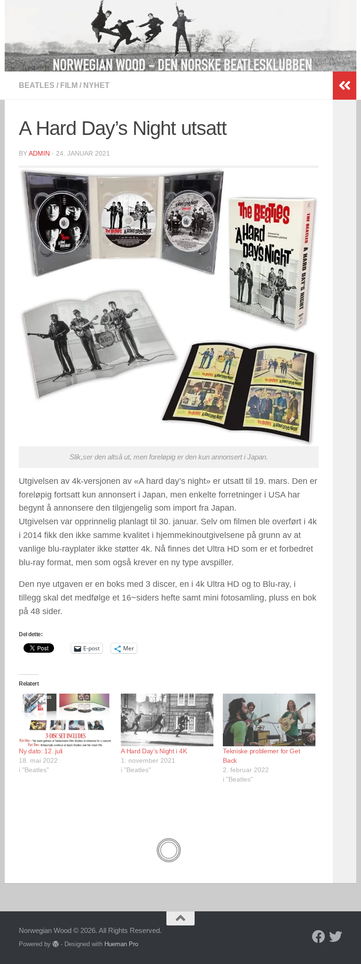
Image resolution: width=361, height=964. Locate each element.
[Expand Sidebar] (344, 85)
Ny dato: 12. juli (41, 751)
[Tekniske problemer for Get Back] (269, 720)
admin (39, 153)
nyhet (96, 85)
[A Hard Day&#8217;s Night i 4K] (167, 720)
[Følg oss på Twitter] (335, 936)
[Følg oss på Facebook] (318, 936)
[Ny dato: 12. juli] (65, 720)
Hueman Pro (121, 944)
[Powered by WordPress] (56, 944)
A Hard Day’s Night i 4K (154, 751)
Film (69, 85)
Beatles (37, 85)
